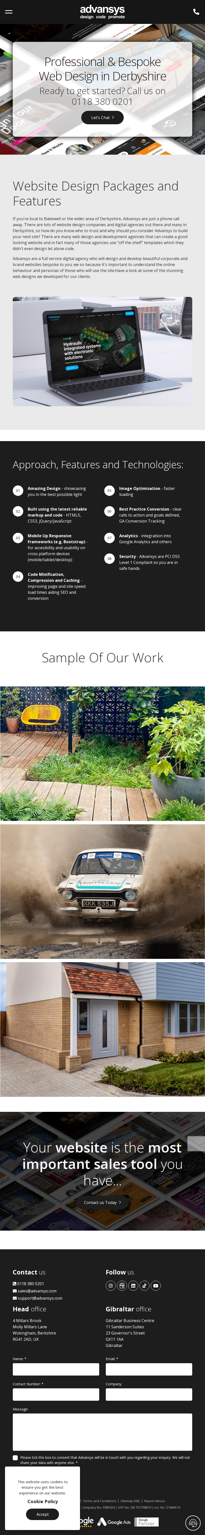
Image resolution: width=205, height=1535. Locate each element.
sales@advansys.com (36, 1291)
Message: (20, 1409)
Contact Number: (28, 1384)
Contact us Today (100, 1202)
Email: (112, 1358)
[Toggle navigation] (9, 12)
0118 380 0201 (103, 101)
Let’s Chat (100, 117)
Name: (19, 1358)
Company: (114, 1384)
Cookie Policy (43, 1501)
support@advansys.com (39, 1298)
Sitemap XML (130, 1501)
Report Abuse (154, 1501)
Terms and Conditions (99, 1501)
